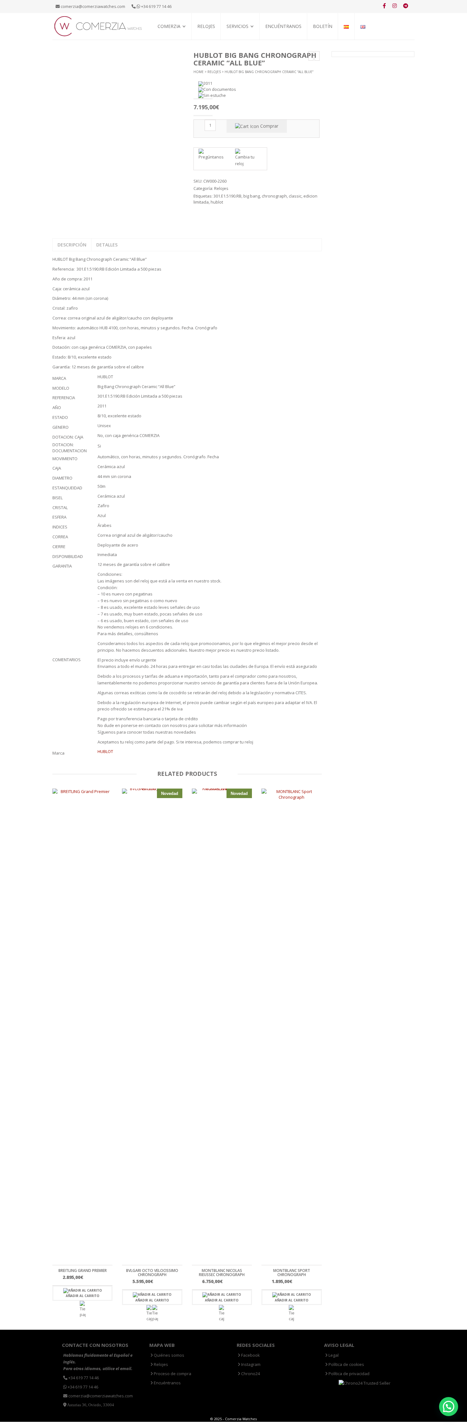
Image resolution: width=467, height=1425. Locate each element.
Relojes (206, 26)
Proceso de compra (245, 40)
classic (295, 196)
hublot (217, 202)
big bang (251, 196)
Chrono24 (250, 1373)
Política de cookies (346, 1364)
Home (198, 72)
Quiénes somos (172, 40)
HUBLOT (105, 751)
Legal (333, 1355)
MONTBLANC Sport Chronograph (291, 1272)
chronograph (274, 196)
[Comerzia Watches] (98, 26)
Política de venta (174, 47)
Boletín (322, 26)
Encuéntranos (283, 26)
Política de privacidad (348, 1373)
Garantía (235, 47)
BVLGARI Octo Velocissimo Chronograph (152, 1272)
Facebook (250, 1355)
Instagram (250, 1364)
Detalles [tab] (107, 245)
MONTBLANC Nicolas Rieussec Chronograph (222, 1272)
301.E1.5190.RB (227, 196)
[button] (448, 1406)
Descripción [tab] (72, 245)
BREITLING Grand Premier (82, 1270)
